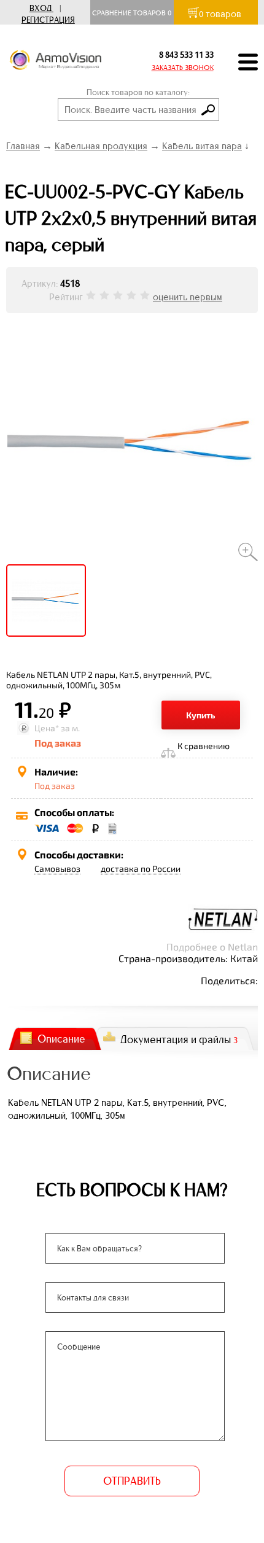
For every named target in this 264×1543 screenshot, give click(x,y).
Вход (40, 8)
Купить (200, 715)
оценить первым (187, 297)
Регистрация (48, 20)
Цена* (46, 728)
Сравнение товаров (131, 13)
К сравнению (203, 745)
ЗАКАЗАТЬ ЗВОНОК (183, 67)
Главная (23, 146)
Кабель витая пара (202, 146)
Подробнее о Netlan (212, 946)
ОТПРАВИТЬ (132, 1481)
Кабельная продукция (101, 146)
